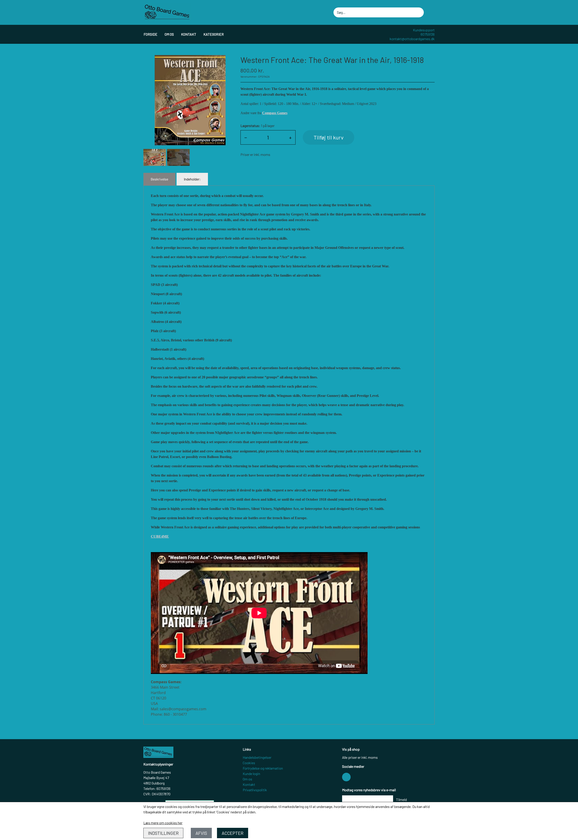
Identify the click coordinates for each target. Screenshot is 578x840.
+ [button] (290, 137)
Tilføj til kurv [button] (328, 137)
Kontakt (188, 34)
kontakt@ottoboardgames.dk (412, 39)
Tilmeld (401, 799)
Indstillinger (163, 833)
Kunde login (251, 773)
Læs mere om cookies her (162, 823)
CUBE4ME (160, 536)
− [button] (245, 137)
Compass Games (274, 113)
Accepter (232, 833)
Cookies (249, 763)
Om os (169, 34)
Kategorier (213, 34)
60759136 (428, 34)
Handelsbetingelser (257, 757)
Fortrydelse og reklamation (263, 768)
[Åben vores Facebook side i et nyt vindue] (346, 777)
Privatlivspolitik (255, 790)
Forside (150, 34)
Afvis (201, 833)
